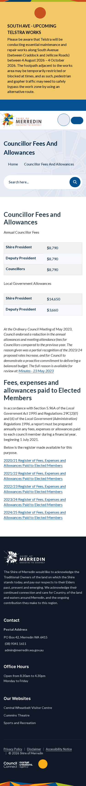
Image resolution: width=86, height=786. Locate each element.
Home (13, 164)
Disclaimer (34, 749)
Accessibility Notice (59, 749)
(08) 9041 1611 (15, 644)
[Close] (74, 7)
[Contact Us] (77, 120)
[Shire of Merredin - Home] (20, 120)
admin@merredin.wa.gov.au (24, 650)
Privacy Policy (13, 749)
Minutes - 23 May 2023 (36, 371)
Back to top (43, 764)
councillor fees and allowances (49, 164)
